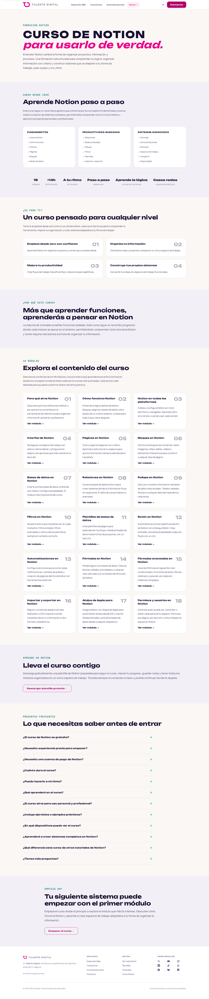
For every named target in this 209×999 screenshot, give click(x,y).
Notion (132, 4)
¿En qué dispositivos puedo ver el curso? (52, 825)
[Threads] (178, 965)
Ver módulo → (35, 423)
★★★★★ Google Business (33, 973)
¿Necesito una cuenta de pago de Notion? (53, 759)
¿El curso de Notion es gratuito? (46, 737)
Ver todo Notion (129, 961)
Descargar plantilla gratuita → (47, 688)
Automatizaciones (115, 4)
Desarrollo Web (78, 4)
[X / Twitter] (159, 961)
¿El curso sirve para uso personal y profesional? (57, 803)
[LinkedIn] (159, 965)
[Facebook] (159, 970)
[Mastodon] (178, 970)
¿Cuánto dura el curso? (39, 770)
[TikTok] (168, 965)
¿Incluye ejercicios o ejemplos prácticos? (52, 814)
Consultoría (96, 4)
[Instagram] (178, 961)
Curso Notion (128, 974)
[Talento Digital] (38, 957)
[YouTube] (168, 961)
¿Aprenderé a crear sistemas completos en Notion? (60, 836)
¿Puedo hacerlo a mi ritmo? (42, 781)
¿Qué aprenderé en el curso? (43, 792)
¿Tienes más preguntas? (40, 858)
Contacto (176, 4)
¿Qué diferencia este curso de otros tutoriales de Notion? (64, 847)
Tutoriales (126, 970)
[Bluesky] (168, 970)
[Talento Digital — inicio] (44, 4)
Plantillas (126, 966)
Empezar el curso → (61, 931)
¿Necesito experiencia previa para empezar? (55, 748)
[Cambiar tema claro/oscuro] (163, 4)
